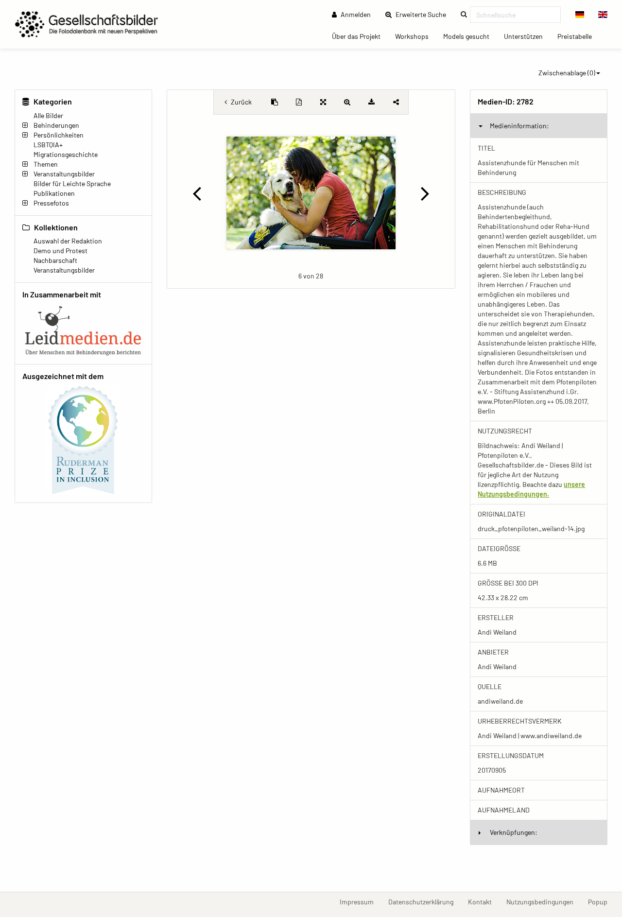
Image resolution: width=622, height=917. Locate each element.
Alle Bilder (48, 115)
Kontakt (483, 901)
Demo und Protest (60, 250)
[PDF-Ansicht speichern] (299, 102)
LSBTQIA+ (48, 144)
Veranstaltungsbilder (64, 174)
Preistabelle (578, 36)
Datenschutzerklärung (424, 901)
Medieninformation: (519, 125)
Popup (601, 901)
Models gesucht (470, 36)
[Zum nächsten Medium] (425, 192)
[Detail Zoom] (347, 102)
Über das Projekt (360, 36)
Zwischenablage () (566, 73)
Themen (46, 164)
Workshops (415, 36)
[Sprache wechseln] (580, 14)
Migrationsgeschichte (66, 154)
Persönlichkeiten (59, 135)
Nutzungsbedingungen (543, 901)
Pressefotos (51, 203)
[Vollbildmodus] (323, 102)
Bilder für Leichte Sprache (72, 183)
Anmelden (355, 14)
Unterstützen (527, 36)
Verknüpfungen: (513, 832)
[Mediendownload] (372, 102)
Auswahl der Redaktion (68, 241)
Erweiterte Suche (423, 14)
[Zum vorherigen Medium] (197, 192)
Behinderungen (56, 125)
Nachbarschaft (55, 260)
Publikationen (54, 193)
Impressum (360, 901)
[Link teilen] (396, 102)
